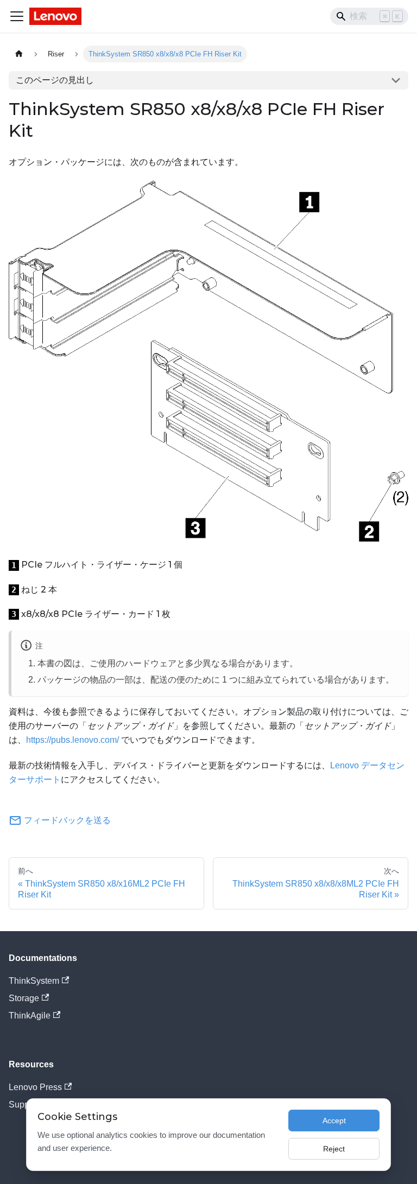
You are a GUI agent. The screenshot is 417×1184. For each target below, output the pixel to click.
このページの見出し (55, 80)
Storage (24, 998)
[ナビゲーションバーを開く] (17, 16)
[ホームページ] (19, 54)
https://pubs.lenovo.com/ (72, 739)
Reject (334, 1148)
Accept (334, 1120)
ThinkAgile (29, 1015)
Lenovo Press (35, 1087)
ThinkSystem (34, 980)
